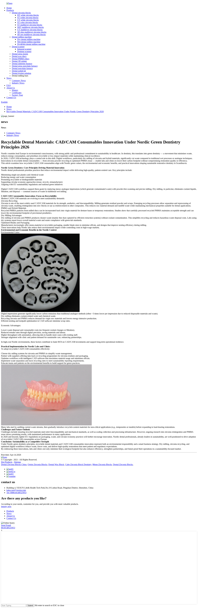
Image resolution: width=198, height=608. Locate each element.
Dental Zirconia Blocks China (14, 464)
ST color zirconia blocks (27, 22)
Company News (19, 80)
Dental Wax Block (56, 464)
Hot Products (6, 462)
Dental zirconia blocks (21, 13)
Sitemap (17, 462)
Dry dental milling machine (28, 39)
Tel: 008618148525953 (16, 492)
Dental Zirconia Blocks (123, 464)
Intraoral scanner (24, 49)
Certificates (16, 93)
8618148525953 (8, 528)
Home (9, 8)
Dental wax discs (19, 56)
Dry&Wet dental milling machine (31, 44)
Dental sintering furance (22, 63)
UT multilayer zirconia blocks (30, 30)
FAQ (8, 85)
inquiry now (6, 506)
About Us (10, 88)
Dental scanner (18, 46)
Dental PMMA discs (20, 59)
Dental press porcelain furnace (25, 66)
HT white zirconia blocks (28, 15)
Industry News (18, 83)
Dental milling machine (22, 37)
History (15, 90)
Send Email (6, 525)
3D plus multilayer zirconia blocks (31, 32)
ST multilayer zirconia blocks (29, 25)
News (8, 78)
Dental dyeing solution (21, 73)
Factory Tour (17, 95)
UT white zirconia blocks (28, 20)
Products (10, 10)
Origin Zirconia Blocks (37, 464)
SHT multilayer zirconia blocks (30, 27)
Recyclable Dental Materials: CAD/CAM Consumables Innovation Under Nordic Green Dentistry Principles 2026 (55, 111)
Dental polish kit (19, 71)
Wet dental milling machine (28, 42)
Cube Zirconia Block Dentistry (78, 464)
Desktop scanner (24, 51)
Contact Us (11, 97)
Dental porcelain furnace (22, 68)
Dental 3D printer (19, 61)
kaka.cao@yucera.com (16, 490)
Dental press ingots (20, 54)
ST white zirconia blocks (27, 17)
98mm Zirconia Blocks (102, 464)
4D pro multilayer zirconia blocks (31, 34)
